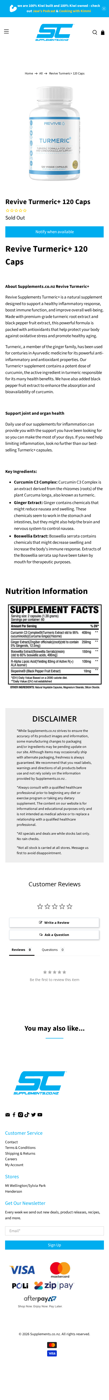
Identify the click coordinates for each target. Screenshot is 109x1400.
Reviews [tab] (18, 949)
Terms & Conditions (20, 1147)
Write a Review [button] (56, 922)
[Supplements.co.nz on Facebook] (13, 1116)
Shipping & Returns (20, 1153)
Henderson (13, 1191)
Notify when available (54, 232)
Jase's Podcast (44, 11)
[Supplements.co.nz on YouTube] (39, 1116)
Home (29, 73)
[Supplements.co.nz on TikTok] (26, 1116)
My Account (14, 1165)
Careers (11, 1159)
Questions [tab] (50, 949)
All (41, 73)
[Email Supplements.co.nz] (7, 1116)
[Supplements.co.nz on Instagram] (20, 1116)
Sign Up (54, 1245)
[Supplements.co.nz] (54, 32)
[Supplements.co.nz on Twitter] (33, 1116)
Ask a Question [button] (57, 934)
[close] (103, 8)
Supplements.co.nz (41, 730)
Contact (11, 1142)
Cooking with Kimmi (75, 11)
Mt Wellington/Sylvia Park (25, 1185)
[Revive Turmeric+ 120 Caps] (54, 133)
